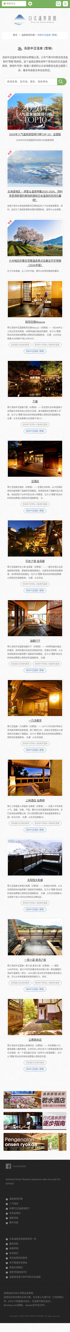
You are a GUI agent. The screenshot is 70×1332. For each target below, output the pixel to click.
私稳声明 (13, 1248)
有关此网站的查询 (18, 1258)
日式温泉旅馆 (35, 19)
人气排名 (13, 1203)
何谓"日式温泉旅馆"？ (20, 1208)
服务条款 (13, 1244)
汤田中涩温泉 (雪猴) (35, 351)
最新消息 (13, 1218)
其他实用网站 (16, 1267)
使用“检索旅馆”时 (18, 1272)
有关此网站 (15, 1213)
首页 (15, 35)
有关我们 (13, 1253)
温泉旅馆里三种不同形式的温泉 (25, 1277)
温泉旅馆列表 (28, 35)
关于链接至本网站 (18, 1262)
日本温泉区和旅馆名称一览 (22, 1239)
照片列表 (13, 1222)
